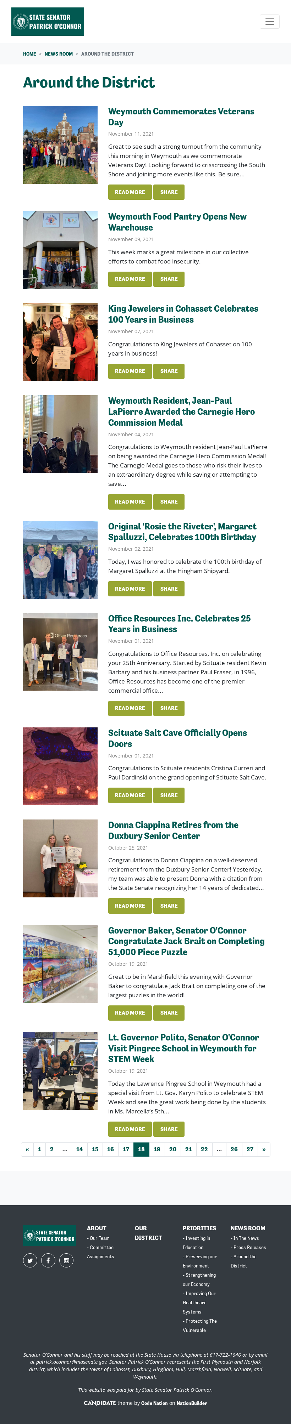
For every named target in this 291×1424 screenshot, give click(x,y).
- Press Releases (248, 1247)
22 (204, 1149)
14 (79, 1149)
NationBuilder (192, 1403)
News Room (59, 54)
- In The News (245, 1238)
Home (29, 54)
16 (110, 1149)
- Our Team (98, 1238)
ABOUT (96, 1228)
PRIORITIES (199, 1228)
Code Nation (154, 1403)
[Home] (47, 22)
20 (172, 1149)
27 (250, 1149)
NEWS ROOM (248, 1228)
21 (188, 1149)
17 (126, 1149)
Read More (130, 192)
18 (141, 1149)
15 (95, 1149)
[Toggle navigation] (270, 22)
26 (234, 1149)
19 (157, 1149)
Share (169, 192)
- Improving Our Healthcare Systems (199, 1302)
